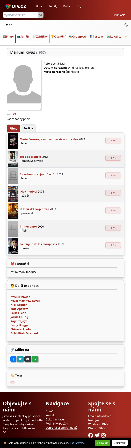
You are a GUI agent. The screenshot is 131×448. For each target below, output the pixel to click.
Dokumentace (55, 419)
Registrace (9, 428)
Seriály (53, 6)
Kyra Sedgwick (20, 296)
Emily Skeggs (19, 325)
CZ (8, 113)
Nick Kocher (18, 305)
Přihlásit (119, 15)
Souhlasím (102, 442)
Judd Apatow (19, 309)
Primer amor (28, 226)
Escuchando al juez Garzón (38, 174)
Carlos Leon (18, 313)
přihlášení (25, 428)
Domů (50, 411)
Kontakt (51, 415)
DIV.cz (7, 432)
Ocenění (60, 36)
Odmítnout (120, 442)
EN (14, 113)
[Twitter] (20, 359)
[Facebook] (13, 359)
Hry (79, 6)
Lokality (115, 36)
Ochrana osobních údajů (61, 427)
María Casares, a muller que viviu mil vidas (49, 139)
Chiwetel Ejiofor (21, 329)
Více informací (77, 442)
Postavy (98, 36)
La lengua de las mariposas (38, 244)
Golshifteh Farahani (24, 333)
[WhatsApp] (35, 359)
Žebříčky (42, 36)
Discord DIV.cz (97, 428)
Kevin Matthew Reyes (25, 301)
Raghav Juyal (19, 321)
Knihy (66, 6)
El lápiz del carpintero (34, 209)
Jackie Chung (19, 317)
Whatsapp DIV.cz (99, 424)
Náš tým (93, 420)
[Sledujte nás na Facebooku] (91, 435)
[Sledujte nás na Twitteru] (98, 435)
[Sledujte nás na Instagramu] (103, 435)
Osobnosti (79, 36)
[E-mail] (27, 359)
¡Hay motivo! (28, 191)
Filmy (39, 6)
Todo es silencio (30, 157)
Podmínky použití (57, 423)
